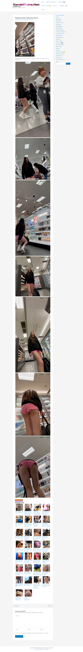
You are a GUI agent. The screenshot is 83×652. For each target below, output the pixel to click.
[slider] (24, 55)
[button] (25, 39)
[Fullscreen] (33, 55)
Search (57, 61)
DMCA (47, 649)
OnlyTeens (58, 50)
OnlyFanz (58, 48)
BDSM (57, 17)
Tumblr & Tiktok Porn (60, 59)
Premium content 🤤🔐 (46, 5)
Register (66, 5)
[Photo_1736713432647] (32, 218)
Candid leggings (59, 26)
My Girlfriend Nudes (60, 44)
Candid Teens (17, 6)
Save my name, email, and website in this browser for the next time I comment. (33, 633)
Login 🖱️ (43, 9)
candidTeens (50, 647)
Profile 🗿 (61, 5)
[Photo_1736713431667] (32, 159)
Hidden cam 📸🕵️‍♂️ (61, 1)
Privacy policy (37, 649)
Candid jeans (58, 24)
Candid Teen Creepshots (60, 31)
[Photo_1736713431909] (32, 334)
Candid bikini (58, 20)
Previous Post (16, 605)
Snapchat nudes (59, 55)
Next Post (50, 605)
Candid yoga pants (59, 37)
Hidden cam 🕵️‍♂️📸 (59, 42)
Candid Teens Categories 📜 (51, 1)
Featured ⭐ (58, 39)
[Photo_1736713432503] (32, 99)
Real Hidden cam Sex (60, 53)
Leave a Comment (18, 19)
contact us (43, 649)
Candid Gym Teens (59, 22)
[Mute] (31, 55)
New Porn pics (59, 46)
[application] (57, 6)
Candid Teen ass (26, 19)
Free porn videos (59, 41)
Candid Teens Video (60, 33)
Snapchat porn (59, 57)
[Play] (16, 55)
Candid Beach (58, 19)
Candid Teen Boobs (59, 30)
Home (43, 1)
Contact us (55, 5)
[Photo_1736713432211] (32, 404)
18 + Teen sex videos (60, 15)
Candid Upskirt (59, 35)
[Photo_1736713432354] (32, 467)
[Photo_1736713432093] (32, 276)
